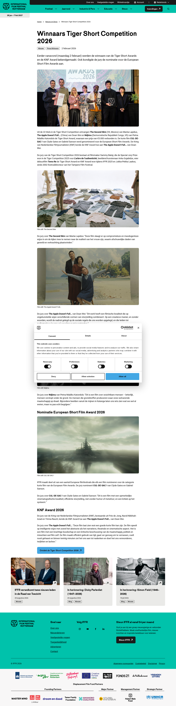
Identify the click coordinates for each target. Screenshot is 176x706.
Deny (53, 376)
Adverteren (55, 646)
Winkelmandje (123, 2)
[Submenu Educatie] (116, 9)
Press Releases (53, 48)
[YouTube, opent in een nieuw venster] (88, 629)
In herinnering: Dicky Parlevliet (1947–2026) (84, 591)
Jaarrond (66, 9)
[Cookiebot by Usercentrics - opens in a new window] (122, 328)
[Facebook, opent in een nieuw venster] (96, 629)
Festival (49, 9)
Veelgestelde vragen (105, 2)
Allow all (122, 376)
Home (39, 22)
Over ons (90, 2)
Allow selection (88, 376)
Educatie (108, 9)
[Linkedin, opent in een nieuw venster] (103, 629)
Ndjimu (52, 394)
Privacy (162, 663)
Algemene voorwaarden (123, 663)
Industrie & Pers (87, 9)
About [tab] (124, 336)
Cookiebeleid (140, 663)
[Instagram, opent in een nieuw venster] (80, 629)
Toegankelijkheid (58, 642)
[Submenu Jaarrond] (74, 9)
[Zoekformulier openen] (168, 9)
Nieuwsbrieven (57, 633)
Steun (125, 9)
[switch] (74, 366)
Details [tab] (88, 336)
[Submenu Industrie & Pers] (98, 9)
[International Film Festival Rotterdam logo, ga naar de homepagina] (15, 6)
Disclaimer (152, 663)
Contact (54, 651)
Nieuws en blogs (51, 22)
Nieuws (41, 48)
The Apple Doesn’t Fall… (60, 314)
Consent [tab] (52, 336)
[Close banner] (138, 328)
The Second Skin (57, 236)
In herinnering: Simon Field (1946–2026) (139, 591)
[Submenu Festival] (56, 9)
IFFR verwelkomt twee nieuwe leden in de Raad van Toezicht (35, 591)
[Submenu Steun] (131, 9)
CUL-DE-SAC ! (100, 485)
